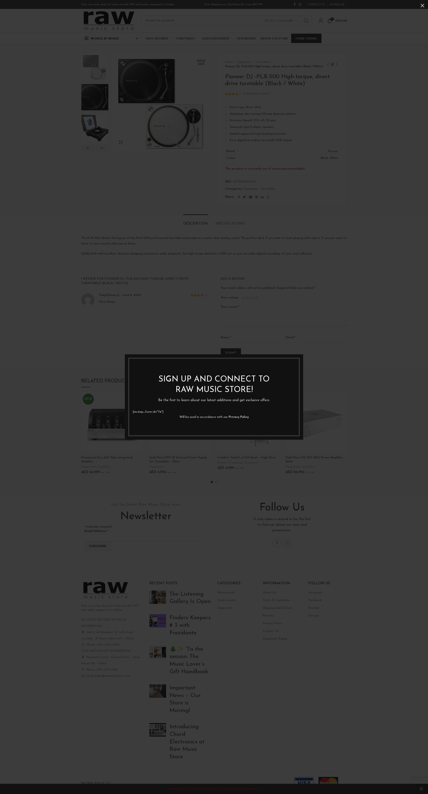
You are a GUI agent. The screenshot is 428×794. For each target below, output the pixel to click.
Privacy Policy (239, 417)
